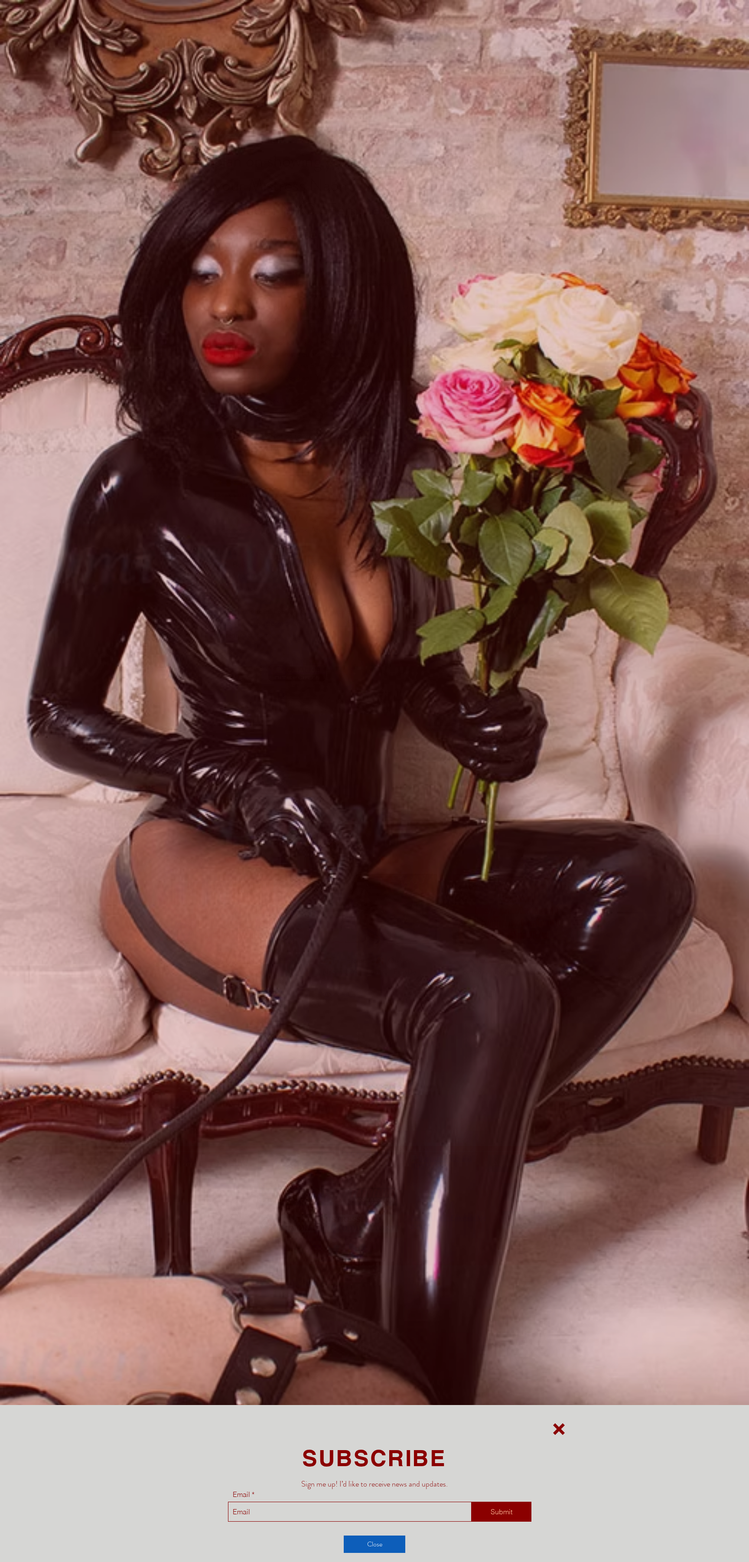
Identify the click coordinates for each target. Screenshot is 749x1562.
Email (241, 1494)
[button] (559, 1429)
